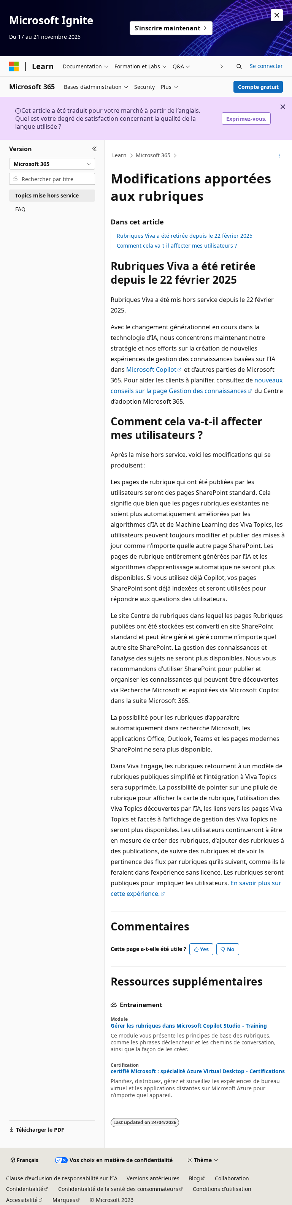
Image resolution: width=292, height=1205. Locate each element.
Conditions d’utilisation (222, 1188)
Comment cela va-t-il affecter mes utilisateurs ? (177, 245)
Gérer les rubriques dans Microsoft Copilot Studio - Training (189, 1025)
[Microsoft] (14, 66)
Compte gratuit (258, 86)
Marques (63, 1199)
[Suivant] (222, 66)
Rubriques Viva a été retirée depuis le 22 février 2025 (184, 235)
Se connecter (266, 65)
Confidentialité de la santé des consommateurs (118, 1188)
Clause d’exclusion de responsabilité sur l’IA (61, 1178)
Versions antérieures (153, 1178)
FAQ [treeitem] (20, 209)
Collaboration (232, 1178)
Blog (194, 1178)
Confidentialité (24, 1188)
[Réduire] (94, 149)
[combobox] (52, 164)
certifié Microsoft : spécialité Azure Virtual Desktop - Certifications (198, 1071)
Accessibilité (22, 1199)
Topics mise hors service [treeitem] (47, 195)
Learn (119, 155)
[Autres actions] (279, 156)
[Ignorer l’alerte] (277, 15)
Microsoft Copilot (151, 369)
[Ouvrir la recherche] (239, 66)
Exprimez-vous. (246, 118)
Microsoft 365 (153, 155)
